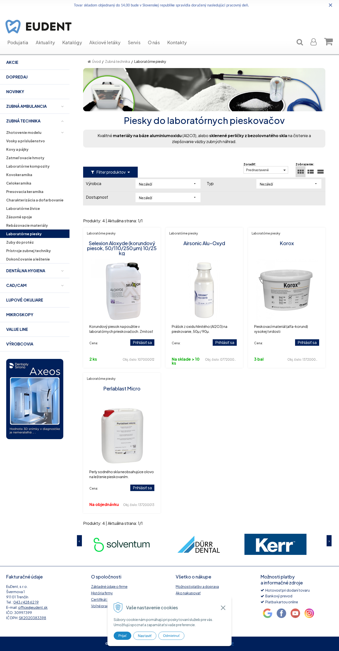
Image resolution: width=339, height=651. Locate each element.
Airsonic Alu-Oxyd (204, 243)
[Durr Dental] (176, 544)
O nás (154, 42)
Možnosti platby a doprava (197, 586)
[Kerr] (253, 544)
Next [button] (329, 540)
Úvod (96, 61)
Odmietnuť (171, 636)
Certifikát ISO (102, 599)
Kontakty (177, 42)
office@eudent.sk (33, 607)
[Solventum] (99, 544)
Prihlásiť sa (142, 342)
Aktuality (45, 42)
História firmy (102, 593)
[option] (98, 544)
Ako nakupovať (188, 593)
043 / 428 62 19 (26, 602)
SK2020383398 (32, 617)
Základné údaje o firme (109, 586)
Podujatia (17, 42)
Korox (287, 243)
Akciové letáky (104, 42)
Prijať (122, 636)
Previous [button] (79, 540)
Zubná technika (117, 61)
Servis (134, 42)
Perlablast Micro (121, 388)
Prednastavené (257, 170)
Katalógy (72, 42)
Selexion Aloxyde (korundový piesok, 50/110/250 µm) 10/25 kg (122, 248)
